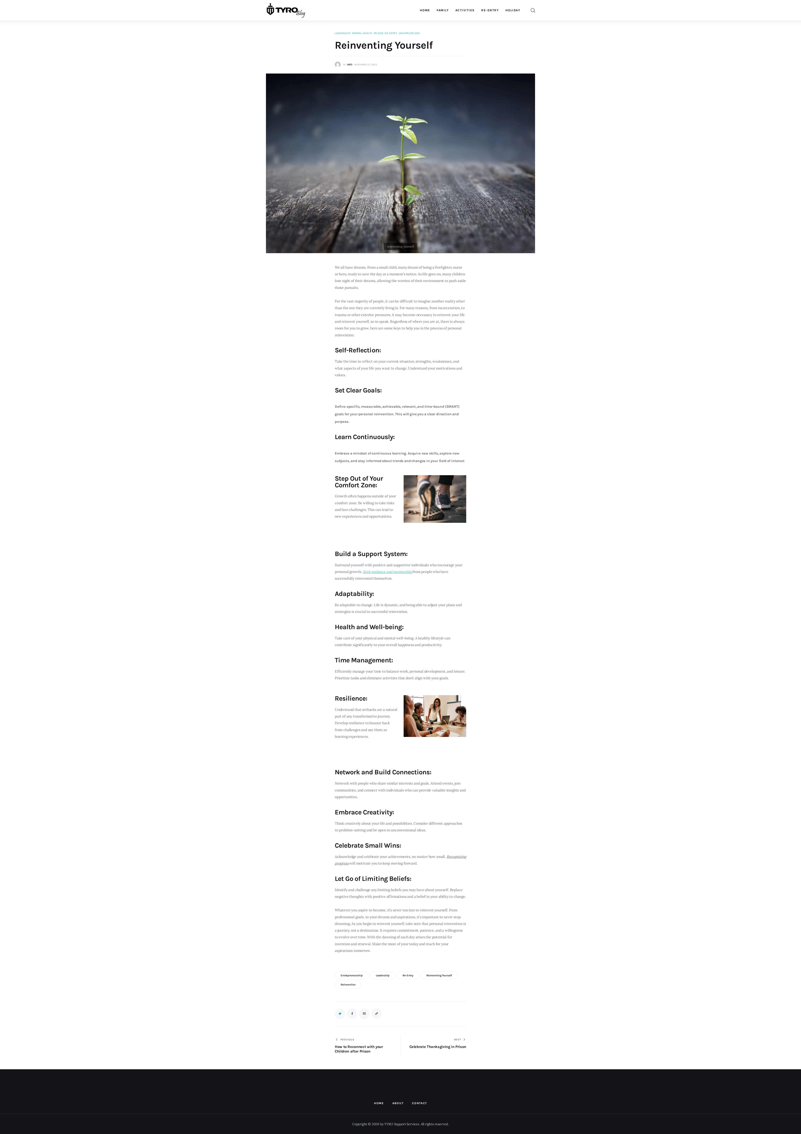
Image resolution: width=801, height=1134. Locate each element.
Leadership (343, 33)
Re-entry (391, 33)
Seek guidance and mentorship (387, 571)
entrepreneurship (352, 975)
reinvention (348, 984)
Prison (378, 33)
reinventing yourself (439, 975)
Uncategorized (409, 33)
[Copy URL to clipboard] (376, 1013)
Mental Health (362, 33)
